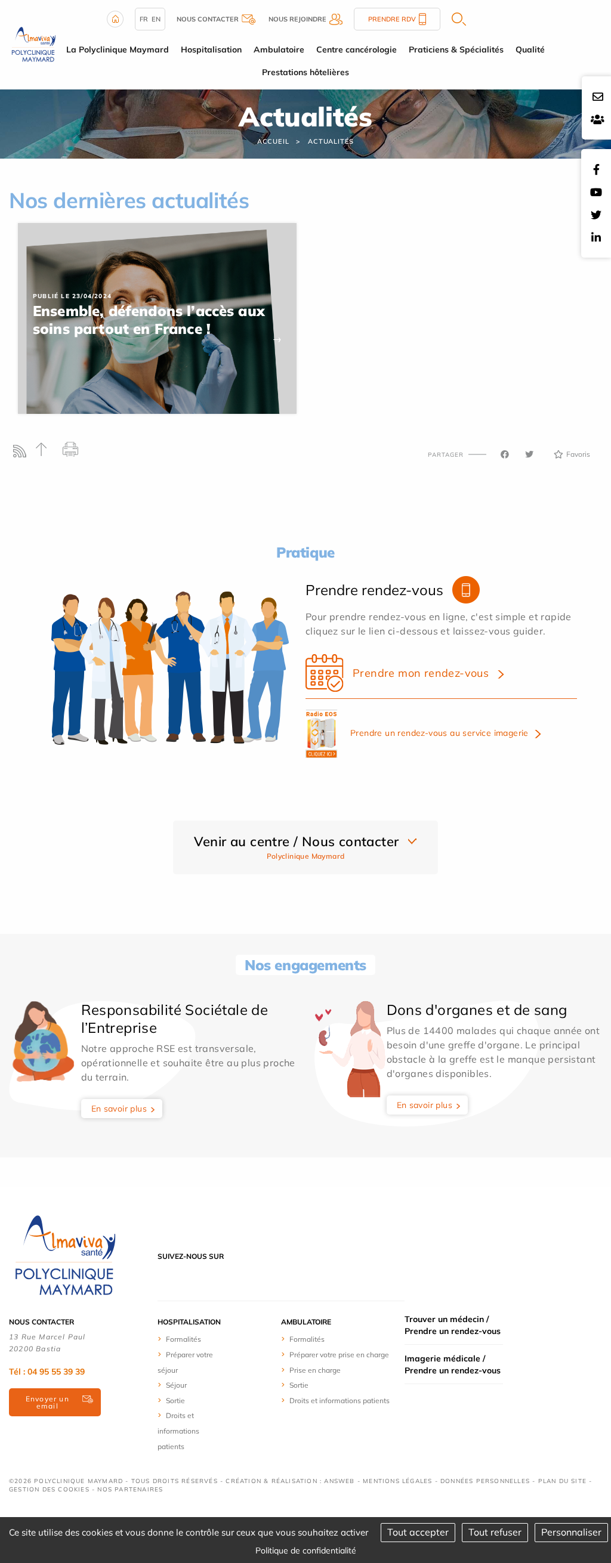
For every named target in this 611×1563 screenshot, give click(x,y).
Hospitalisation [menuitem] (211, 49)
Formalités (183, 1339)
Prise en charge (315, 1370)
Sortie (175, 1400)
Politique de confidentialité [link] (305, 1550)
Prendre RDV (392, 19)
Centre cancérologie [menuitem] (356, 49)
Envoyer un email (47, 1402)
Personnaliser (571, 1532)
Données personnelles (485, 1481)
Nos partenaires (130, 1489)
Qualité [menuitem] (530, 49)
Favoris (578, 454)
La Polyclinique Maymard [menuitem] (117, 49)
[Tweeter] (529, 454)
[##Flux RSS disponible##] (22, 454)
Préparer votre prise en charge (339, 1354)
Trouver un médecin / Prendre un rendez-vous (453, 1325)
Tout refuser (494, 1532)
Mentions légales (397, 1481)
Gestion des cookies (49, 1489)
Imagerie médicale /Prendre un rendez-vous (453, 1364)
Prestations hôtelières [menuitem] (305, 72)
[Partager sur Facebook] (504, 454)
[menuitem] (191, 1339)
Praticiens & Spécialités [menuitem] (456, 49)
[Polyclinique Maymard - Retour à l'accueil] (33, 43)
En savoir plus (119, 1108)
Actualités (331, 141)
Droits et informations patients (178, 1430)
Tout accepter (418, 1532)
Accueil (273, 141)
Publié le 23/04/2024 (72, 296)
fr (144, 19)
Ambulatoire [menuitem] (279, 49)
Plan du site (562, 1481)
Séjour (176, 1385)
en (156, 19)
